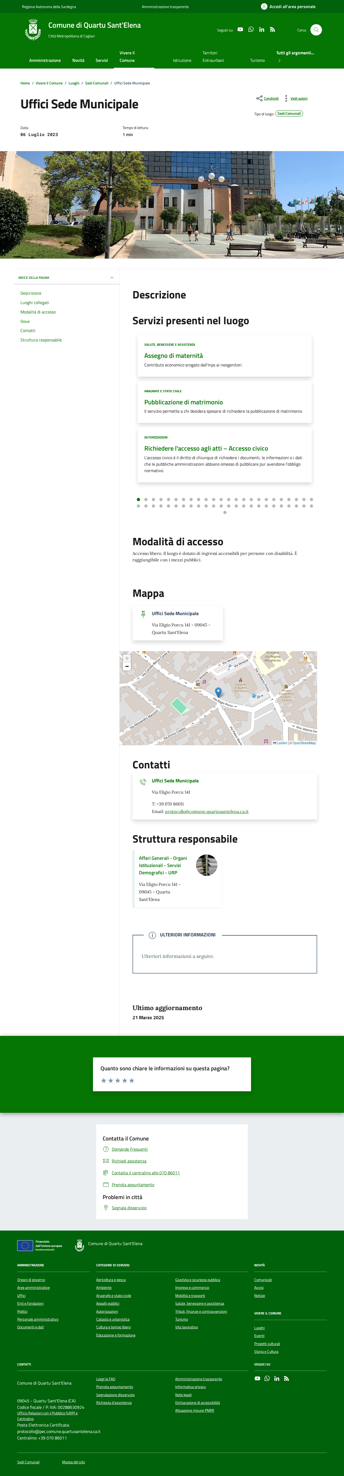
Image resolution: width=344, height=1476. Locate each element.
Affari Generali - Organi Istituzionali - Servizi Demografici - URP (163, 865)
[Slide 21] (289, 499)
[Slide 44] (281, 506)
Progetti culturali (267, 1344)
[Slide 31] (183, 506)
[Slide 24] (311, 499)
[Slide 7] (183, 499)
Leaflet (281, 743)
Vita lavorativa (186, 1327)
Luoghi (259, 1328)
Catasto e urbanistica (113, 1319)
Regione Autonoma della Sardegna (49, 6)
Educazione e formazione (115, 1335)
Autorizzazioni (155, 437)
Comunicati (263, 1280)
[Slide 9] (198, 499)
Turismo (257, 60)
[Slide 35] (213, 506)
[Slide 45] (289, 506)
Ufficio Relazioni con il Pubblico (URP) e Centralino (47, 1416)
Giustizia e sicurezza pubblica (197, 1280)
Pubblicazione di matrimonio (183, 402)
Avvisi (259, 1287)
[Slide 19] (273, 499)
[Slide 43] (273, 506)
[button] (218, 692)
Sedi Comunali (28, 1462)
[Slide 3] (153, 499)
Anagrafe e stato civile (163, 391)
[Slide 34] (206, 506)
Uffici (21, 1296)
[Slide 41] (258, 506)
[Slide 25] (138, 506)
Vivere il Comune (127, 56)
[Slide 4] (161, 499)
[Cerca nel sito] (316, 30)
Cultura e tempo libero (113, 1327)
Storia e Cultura (266, 1351)
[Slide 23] (304, 499)
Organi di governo (31, 1280)
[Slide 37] (228, 506)
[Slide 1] (138, 499)
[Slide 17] (258, 499)
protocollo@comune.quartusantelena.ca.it (207, 811)
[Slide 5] (168, 499)
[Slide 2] (146, 499)
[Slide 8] (191, 499)
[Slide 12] (221, 499)
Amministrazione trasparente (165, 6)
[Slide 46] (296, 506)
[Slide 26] (146, 506)
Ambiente (104, 1287)
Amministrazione (45, 60)
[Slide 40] (251, 506)
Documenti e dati (30, 1327)
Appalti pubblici (107, 1303)
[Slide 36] (221, 506)
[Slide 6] (176, 499)
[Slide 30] (176, 506)
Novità (78, 60)
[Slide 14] (236, 499)
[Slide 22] (296, 499)
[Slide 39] (243, 506)
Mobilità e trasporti (190, 1296)
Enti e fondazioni (30, 1303)
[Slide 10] (206, 499)
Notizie (259, 1296)
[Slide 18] (266, 499)
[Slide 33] (198, 506)
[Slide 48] (311, 506)
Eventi (259, 1336)
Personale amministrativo (37, 1319)
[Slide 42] (266, 506)
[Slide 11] (213, 499)
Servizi (102, 60)
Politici (22, 1311)
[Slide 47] (304, 506)
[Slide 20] (281, 499)
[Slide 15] (243, 499)
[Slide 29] (168, 506)
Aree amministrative (33, 1287)
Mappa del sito (73, 1462)
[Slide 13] (228, 499)
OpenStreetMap (304, 743)
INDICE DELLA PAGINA (33, 277)
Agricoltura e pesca (111, 1280)
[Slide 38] (236, 506)
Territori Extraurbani (213, 56)
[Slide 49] (225, 512)
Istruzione (182, 60)
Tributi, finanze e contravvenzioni (201, 1311)
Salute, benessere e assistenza (169, 344)
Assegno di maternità (173, 355)
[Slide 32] (191, 506)
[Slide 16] (251, 499)
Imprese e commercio (192, 1287)
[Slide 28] (161, 506)
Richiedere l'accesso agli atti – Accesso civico (206, 448)
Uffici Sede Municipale (175, 781)
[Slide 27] (153, 506)
